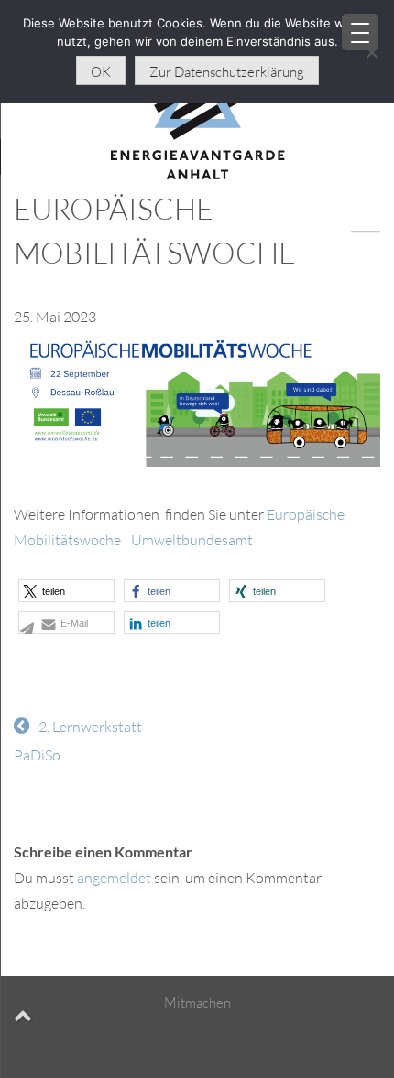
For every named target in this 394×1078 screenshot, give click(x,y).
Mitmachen (197, 1002)
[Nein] (371, 52)
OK (101, 72)
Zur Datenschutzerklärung (226, 72)
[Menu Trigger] (360, 32)
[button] (66, 590)
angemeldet (114, 877)
